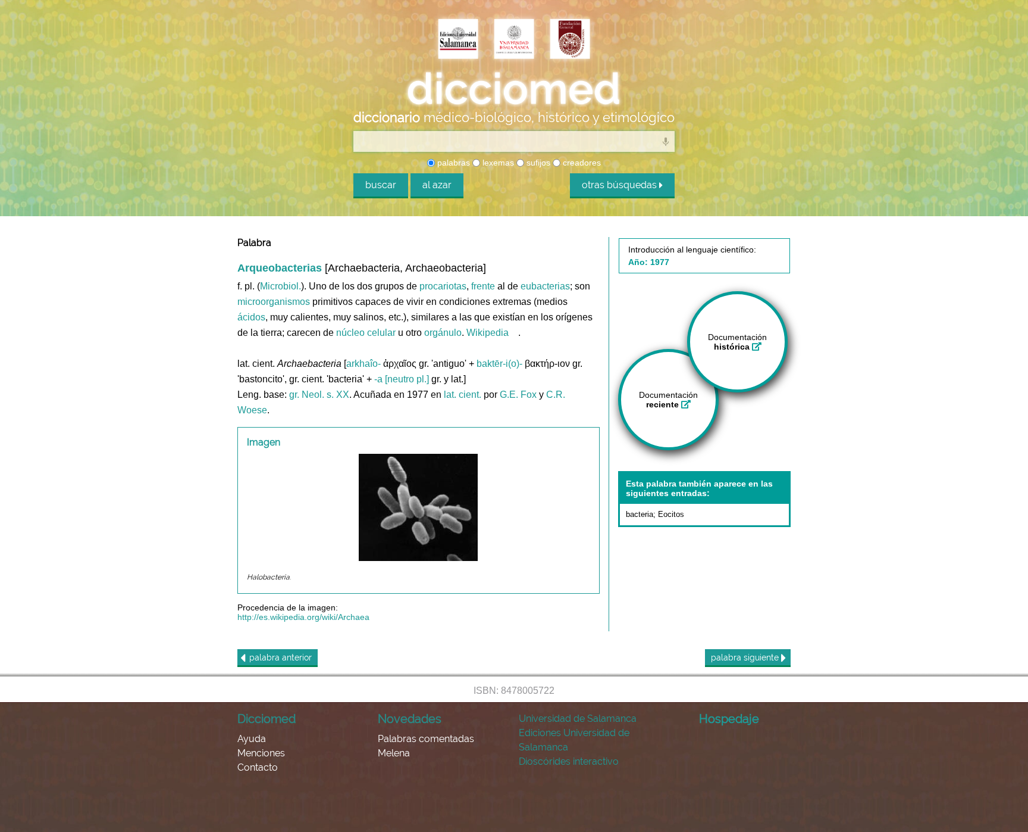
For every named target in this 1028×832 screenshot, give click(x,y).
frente (483, 286)
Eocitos (671, 514)
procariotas (442, 286)
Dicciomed (266, 719)
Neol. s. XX (325, 394)
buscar (380, 185)
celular (381, 333)
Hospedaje (729, 719)
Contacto (257, 767)
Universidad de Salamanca (578, 718)
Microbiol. (280, 286)
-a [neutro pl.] (401, 379)
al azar (437, 185)
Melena (394, 753)
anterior (280, 657)
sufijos (537, 162)
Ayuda (251, 738)
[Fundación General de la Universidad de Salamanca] (570, 40)
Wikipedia (487, 333)
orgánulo (443, 333)
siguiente (746, 657)
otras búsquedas (620, 185)
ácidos (251, 317)
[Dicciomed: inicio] (514, 89)
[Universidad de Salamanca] (514, 40)
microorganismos (273, 302)
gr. (294, 394)
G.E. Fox (518, 394)
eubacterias (545, 286)
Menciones (261, 753)
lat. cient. (462, 394)
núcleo (350, 333)
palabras (452, 162)
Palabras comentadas (426, 738)
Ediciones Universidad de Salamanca (574, 740)
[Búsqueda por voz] (665, 141)
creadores (580, 162)
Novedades (409, 719)
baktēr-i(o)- (499, 364)
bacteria (639, 514)
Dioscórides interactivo (569, 761)
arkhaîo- (363, 364)
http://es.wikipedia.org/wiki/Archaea (303, 617)
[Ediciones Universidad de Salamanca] (458, 40)
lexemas (497, 162)
